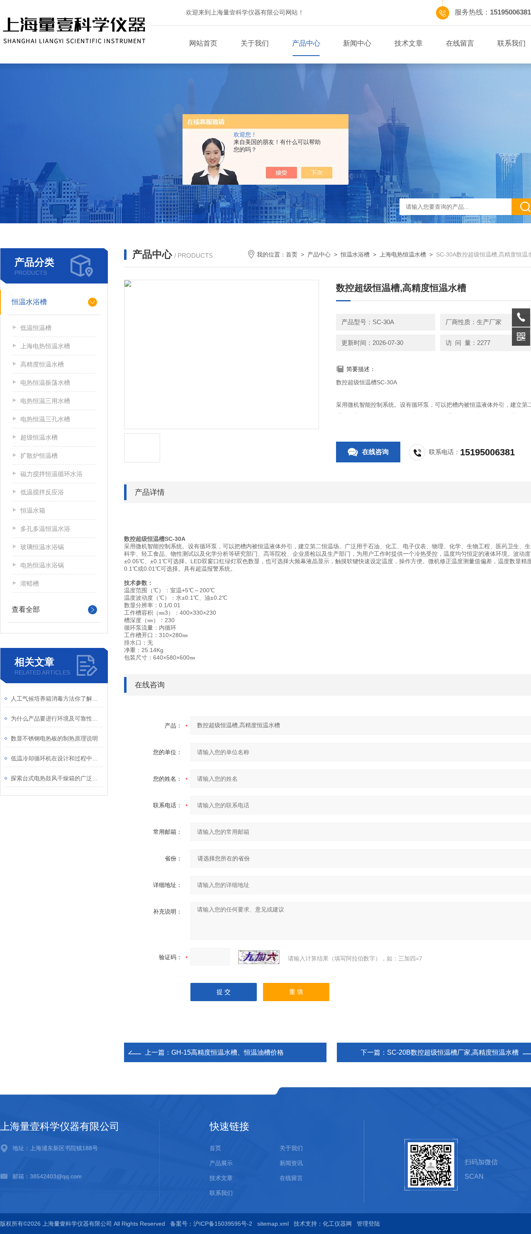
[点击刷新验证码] (259, 957)
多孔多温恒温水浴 (45, 528)
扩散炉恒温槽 (39, 455)
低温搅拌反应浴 (42, 492)
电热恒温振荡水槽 (45, 382)
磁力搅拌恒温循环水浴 (51, 473)
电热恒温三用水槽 (45, 400)
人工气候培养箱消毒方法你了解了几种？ (57, 698)
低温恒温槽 (35, 327)
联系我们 (221, 1193)
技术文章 (409, 43)
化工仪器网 (337, 1223)
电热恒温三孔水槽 (45, 419)
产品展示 (221, 1163)
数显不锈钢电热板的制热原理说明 (54, 738)
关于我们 (255, 43)
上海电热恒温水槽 (45, 345)
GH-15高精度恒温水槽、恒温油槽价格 (227, 1052)
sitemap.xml (273, 1223)
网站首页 (203, 43)
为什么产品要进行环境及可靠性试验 (57, 718)
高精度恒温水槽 (42, 364)
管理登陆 (368, 1223)
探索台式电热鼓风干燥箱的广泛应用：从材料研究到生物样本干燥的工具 (57, 778)
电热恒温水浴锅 (42, 565)
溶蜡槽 (29, 583)
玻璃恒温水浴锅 (42, 546)
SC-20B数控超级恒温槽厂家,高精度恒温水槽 (453, 1052)
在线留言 (460, 43)
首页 (291, 254)
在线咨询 (375, 451)
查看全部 (26, 609)
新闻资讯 (291, 1163)
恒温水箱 (32, 510)
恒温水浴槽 (29, 302)
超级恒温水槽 (39, 437)
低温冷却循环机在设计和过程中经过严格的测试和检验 (57, 758)
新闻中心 (357, 43)
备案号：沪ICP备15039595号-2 (211, 1223)
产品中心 (306, 43)
